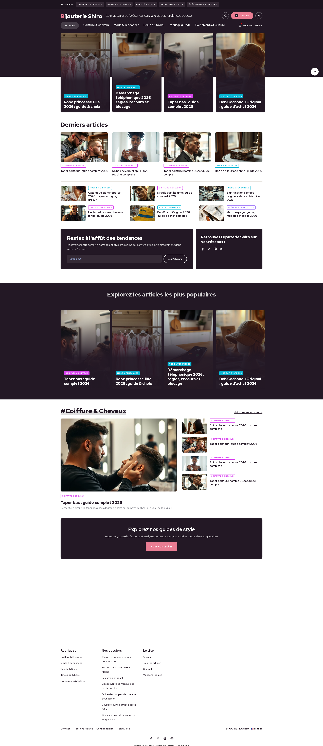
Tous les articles (152, 662)
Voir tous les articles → (248, 412)
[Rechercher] (225, 15)
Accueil (147, 657)
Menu (72, 25)
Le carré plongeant (112, 677)
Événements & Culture (203, 4)
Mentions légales (152, 674)
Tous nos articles (252, 25)
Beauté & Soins (145, 4)
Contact (242, 15)
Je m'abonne (175, 258)
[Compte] (258, 15)
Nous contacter (162, 546)
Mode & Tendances (119, 4)
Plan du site (123, 728)
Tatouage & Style (172, 4)
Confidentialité (105, 728)
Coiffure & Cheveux (90, 4)
